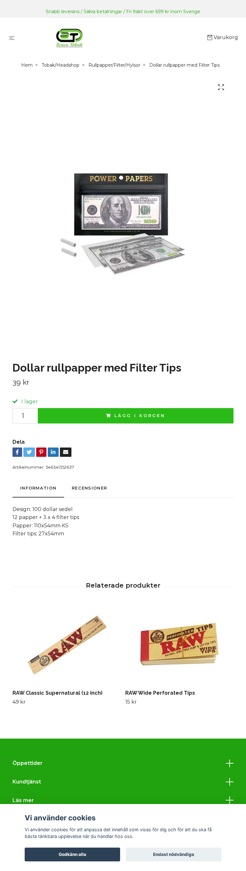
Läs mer (23, 800)
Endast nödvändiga (173, 854)
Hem (27, 65)
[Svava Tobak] (112, 38)
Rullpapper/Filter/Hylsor (114, 65)
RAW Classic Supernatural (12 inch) (57, 693)
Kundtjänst (26, 782)
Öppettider (27, 763)
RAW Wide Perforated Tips (160, 693)
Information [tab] (38, 488)
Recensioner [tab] (89, 488)
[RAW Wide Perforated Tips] (179, 645)
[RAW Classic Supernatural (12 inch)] (66, 645)
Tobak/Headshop (60, 65)
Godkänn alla (72, 854)
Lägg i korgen (139, 415)
